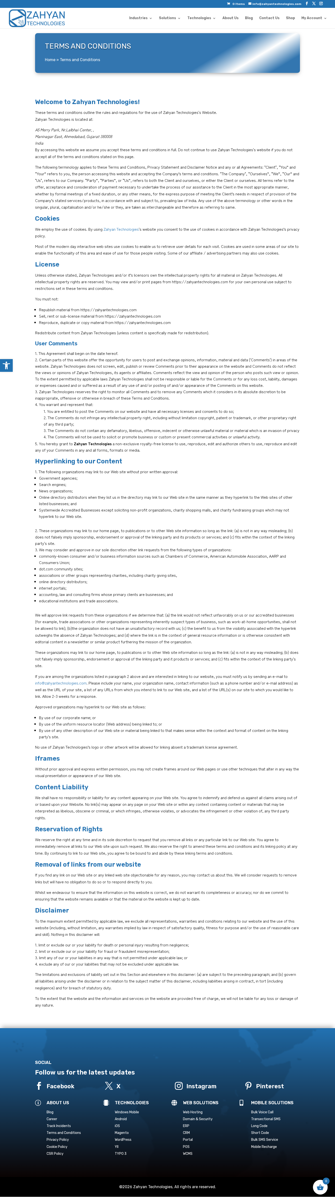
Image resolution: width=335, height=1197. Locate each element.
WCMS (188, 1154)
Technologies (199, 18)
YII (116, 1147)
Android (121, 1119)
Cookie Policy (57, 1147)
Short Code (260, 1133)
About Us (230, 18)
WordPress (123, 1140)
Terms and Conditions (64, 1133)
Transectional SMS (266, 1119)
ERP (186, 1126)
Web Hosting (193, 1112)
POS (186, 1147)
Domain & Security (198, 1119)
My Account (311, 18)
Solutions (167, 18)
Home (50, 59)
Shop (290, 18)
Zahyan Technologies (121, 229)
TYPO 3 (121, 1154)
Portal (188, 1140)
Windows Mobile (127, 1112)
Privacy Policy (58, 1140)
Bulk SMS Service (264, 1140)
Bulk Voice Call (262, 1112)
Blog (249, 18)
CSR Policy (55, 1154)
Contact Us (269, 18)
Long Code (259, 1126)
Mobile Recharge (264, 1147)
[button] (6, 365)
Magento (122, 1133)
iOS (117, 1126)
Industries (138, 18)
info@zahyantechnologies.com (61, 683)
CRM (186, 1133)
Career (52, 1119)
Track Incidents (59, 1126)
